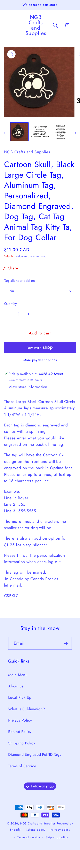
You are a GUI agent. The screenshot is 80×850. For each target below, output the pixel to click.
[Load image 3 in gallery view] (61, 132)
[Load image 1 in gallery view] (19, 132)
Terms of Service (22, 766)
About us (15, 686)
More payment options (40, 360)
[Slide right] (75, 133)
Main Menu (18, 675)
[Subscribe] (66, 643)
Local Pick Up (19, 697)
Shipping (9, 256)
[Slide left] (4, 133)
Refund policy (35, 830)
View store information (28, 387)
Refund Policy (20, 731)
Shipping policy (57, 837)
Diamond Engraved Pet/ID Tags (34, 754)
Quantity (10, 303)
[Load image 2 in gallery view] (40, 132)
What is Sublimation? (26, 709)
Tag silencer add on (19, 280)
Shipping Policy (21, 743)
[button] (10, 25)
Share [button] (13, 268)
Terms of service (28, 837)
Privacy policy (60, 830)
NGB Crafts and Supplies (38, 823)
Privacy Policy (20, 720)
